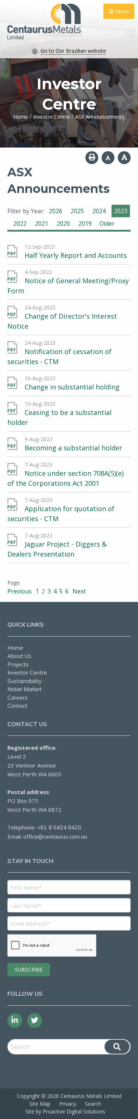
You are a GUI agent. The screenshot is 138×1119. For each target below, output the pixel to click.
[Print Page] (91, 157)
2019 (85, 223)
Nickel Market (24, 689)
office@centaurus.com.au (55, 836)
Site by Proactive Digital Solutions (65, 1111)
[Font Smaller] (108, 157)
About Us (19, 655)
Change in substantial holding (72, 386)
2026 (55, 211)
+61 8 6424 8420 (59, 827)
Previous (20, 591)
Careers (17, 697)
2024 (99, 211)
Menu (121, 11)
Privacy (67, 1103)
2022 (19, 223)
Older (106, 223)
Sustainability (24, 681)
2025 (77, 211)
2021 (41, 223)
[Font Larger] (124, 157)
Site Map (39, 1103)
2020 (63, 223)
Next (78, 591)
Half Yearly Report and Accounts (76, 255)
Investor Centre (27, 672)
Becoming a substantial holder (73, 447)
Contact (17, 705)
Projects (18, 664)
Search (93, 1103)
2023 (120, 211)
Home (15, 647)
